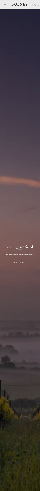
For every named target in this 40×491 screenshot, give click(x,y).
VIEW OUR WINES (20, 262)
